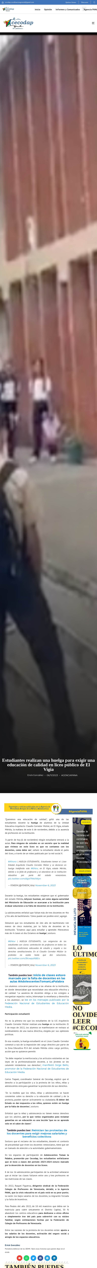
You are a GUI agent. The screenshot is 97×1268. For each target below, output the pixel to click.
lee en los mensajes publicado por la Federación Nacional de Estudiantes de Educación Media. (37, 1003)
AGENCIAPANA (69, 775)
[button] (94, 2)
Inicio (37, 9)
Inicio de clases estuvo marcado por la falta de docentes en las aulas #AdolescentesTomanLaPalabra (36, 978)
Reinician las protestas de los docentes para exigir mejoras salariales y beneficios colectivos (37, 1133)
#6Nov (34, 868)
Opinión (48, 9)
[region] (82, 847)
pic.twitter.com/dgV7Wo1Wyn (24, 878)
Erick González (35, 775)
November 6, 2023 (45, 885)
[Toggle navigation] (79, 23)
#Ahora (12, 861)
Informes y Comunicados (68, 9)
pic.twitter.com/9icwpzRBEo (24, 958)
